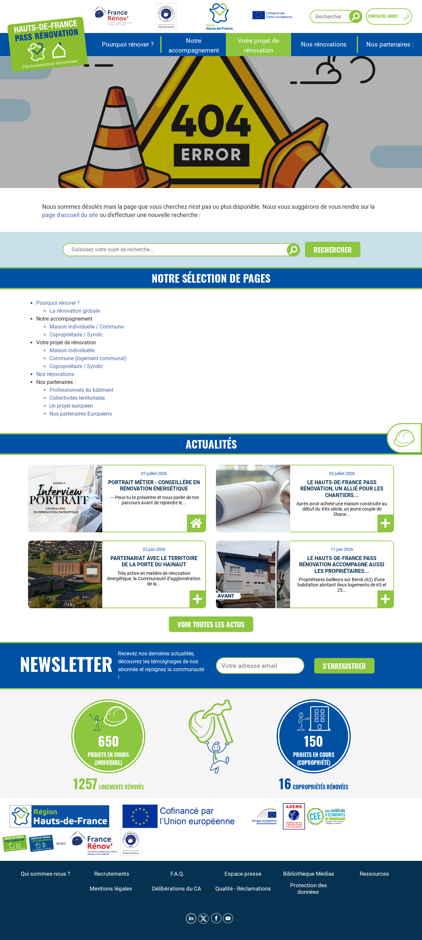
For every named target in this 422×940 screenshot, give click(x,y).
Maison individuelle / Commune (86, 327)
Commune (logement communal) (88, 358)
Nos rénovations (55, 374)
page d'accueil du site (70, 214)
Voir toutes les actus (211, 624)
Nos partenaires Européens (80, 414)
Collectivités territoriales (77, 398)
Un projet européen (71, 406)
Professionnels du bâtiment (81, 390)
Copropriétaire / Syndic (76, 334)
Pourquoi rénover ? (58, 303)
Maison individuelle (72, 350)
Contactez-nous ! (383, 16)
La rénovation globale (74, 311)
